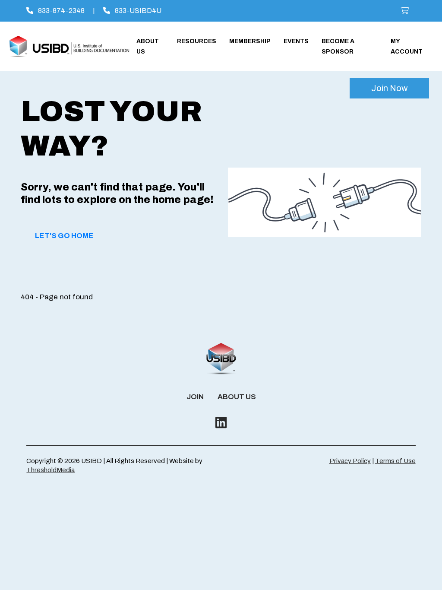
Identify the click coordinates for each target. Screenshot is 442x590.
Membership (250, 41)
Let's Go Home (64, 236)
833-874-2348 (61, 10)
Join (195, 397)
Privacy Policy (350, 460)
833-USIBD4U (137, 10)
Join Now (389, 88)
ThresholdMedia (50, 469)
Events (296, 41)
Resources (196, 41)
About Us (237, 397)
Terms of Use (395, 460)
